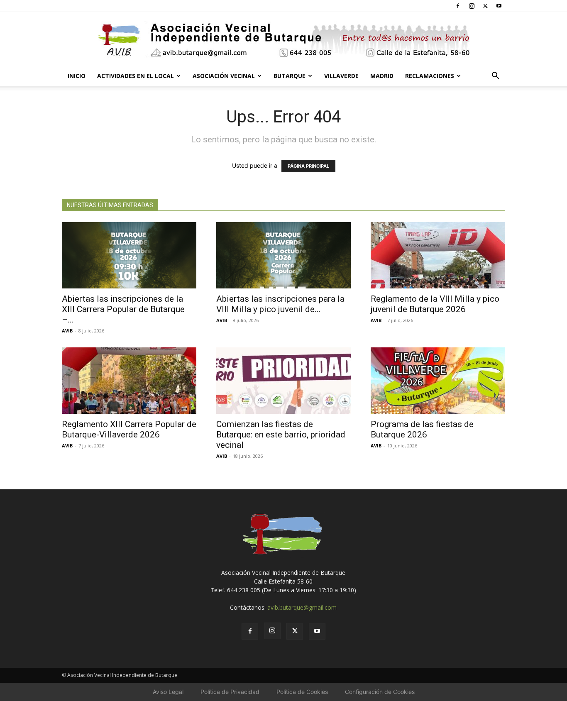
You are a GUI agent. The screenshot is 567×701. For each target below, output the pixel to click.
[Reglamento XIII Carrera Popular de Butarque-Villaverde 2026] (129, 380)
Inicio (77, 76)
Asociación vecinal (224, 76)
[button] (495, 77)
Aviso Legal (168, 691)
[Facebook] (458, 6)
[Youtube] (499, 6)
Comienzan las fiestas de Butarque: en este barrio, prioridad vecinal (280, 434)
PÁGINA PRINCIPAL (308, 166)
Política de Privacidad (229, 691)
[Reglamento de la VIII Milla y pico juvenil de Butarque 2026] (438, 255)
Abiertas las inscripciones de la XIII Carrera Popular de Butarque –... (123, 309)
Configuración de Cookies (380, 691)
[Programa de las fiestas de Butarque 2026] (438, 380)
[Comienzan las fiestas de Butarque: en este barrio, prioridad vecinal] (283, 380)
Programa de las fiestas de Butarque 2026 (422, 429)
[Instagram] (471, 6)
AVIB (67, 330)
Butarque (289, 76)
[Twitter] (485, 6)
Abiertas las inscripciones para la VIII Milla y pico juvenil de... (280, 304)
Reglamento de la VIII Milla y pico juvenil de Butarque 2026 (435, 304)
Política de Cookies (302, 691)
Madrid (381, 76)
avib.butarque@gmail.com (302, 607)
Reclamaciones (429, 76)
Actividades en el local (135, 76)
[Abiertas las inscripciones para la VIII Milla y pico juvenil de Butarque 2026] (283, 255)
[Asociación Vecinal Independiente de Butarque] (283, 39)
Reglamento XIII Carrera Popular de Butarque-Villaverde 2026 (129, 429)
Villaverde (341, 76)
